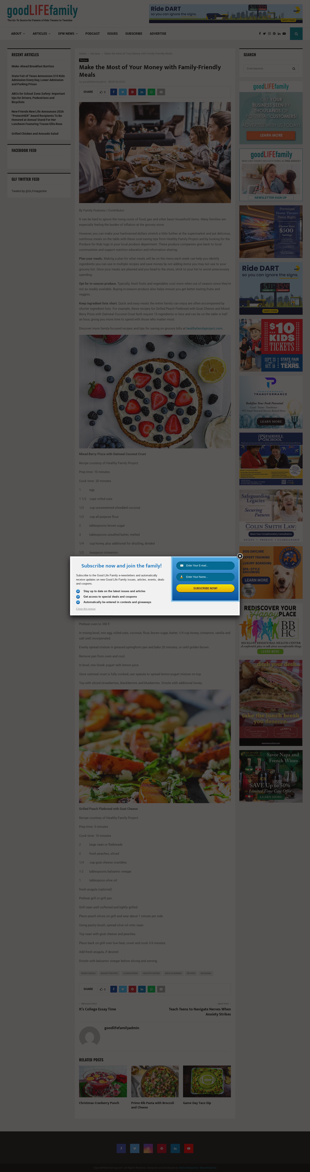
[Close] (240, 556)
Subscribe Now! (205, 588)
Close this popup (86, 608)
